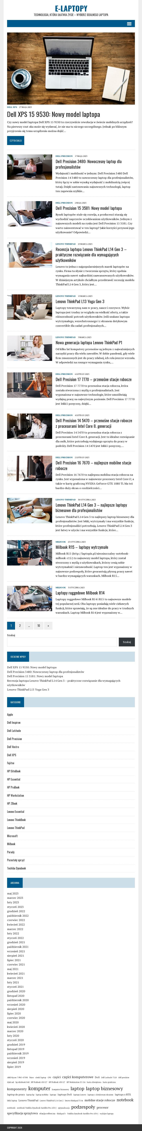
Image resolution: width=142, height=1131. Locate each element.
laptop (77, 1088)
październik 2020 (18, 1000)
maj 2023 (13, 893)
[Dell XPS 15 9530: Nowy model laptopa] (71, 102)
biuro (31, 1077)
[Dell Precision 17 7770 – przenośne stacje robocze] (29, 395)
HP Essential (13, 779)
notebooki (11, 1108)
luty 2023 (13, 902)
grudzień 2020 (16, 991)
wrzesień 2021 (16, 951)
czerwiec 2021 (16, 964)
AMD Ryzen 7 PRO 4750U (17, 1077)
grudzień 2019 (16, 1044)
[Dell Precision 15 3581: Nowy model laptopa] (29, 224)
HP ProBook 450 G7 (57, 1082)
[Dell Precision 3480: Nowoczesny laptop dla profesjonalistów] (29, 177)
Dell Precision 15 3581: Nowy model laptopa (89, 208)
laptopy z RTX (123, 1094)
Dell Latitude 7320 (109, 1077)
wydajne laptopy (106, 1113)
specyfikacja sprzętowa (22, 1113)
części (57, 1077)
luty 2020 (13, 1036)
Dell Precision (64, 156)
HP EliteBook (13, 771)
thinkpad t (61, 1113)
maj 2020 (13, 1022)
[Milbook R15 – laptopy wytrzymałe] (29, 563)
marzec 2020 (15, 1031)
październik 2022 (18, 916)
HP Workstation (15, 795)
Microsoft (12, 836)
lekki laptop (12, 1100)
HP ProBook (13, 787)
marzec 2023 (15, 898)
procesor (102, 1107)
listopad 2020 (15, 996)
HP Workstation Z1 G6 (76, 1082)
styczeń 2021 (15, 987)
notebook (125, 1100)
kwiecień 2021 (16, 973)
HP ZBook (12, 803)
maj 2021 (13, 969)
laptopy (53, 1094)
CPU (49, 1077)
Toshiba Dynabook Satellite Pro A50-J (82, 1113)
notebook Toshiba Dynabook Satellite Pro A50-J (36, 1108)
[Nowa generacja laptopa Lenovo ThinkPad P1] (29, 359)
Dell (97, 1077)
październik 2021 (18, 947)
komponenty (17, 1089)
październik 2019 (18, 1053)
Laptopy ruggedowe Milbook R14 (80, 592)
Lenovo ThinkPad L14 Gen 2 (51, 1100)
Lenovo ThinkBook (16, 820)
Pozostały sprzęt (16, 860)
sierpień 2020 (15, 1009)
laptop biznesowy (104, 1088)
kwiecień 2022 (16, 924)
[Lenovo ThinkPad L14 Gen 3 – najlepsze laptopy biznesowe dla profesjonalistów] (29, 521)
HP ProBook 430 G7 (39, 1082)
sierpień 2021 (15, 955)
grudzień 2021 (16, 942)
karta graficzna (109, 1082)
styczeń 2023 (15, 907)
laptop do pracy (16, 1094)
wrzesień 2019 (16, 1058)
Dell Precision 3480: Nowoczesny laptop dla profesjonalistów (89, 164)
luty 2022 (13, 933)
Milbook (61, 541)
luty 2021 (13, 982)
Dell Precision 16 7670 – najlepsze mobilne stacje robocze (93, 465)
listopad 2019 (15, 1049)
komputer (39, 1088)
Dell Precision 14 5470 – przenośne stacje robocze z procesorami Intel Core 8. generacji (94, 423)
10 (38, 626)
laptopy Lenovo (79, 1094)
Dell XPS (12, 107)
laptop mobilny (42, 1094)
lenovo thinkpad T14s (74, 1100)
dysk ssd (10, 1082)
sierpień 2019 (15, 1062)
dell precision (123, 1077)
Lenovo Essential (15, 812)
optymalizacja (64, 1108)
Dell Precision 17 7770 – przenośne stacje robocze (94, 379)
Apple (10, 714)
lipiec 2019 (14, 1067)
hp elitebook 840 (22, 1082)
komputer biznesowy (60, 1089)
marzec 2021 (15, 978)
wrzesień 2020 (16, 1004)
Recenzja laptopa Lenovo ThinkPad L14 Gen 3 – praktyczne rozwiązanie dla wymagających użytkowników (91, 254)
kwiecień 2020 (16, 1027)
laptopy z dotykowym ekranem (100, 1094)
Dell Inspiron (13, 722)
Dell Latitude (14, 731)
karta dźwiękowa (94, 1082)
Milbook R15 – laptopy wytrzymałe (82, 547)
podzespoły (83, 1107)
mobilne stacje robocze (100, 1100)
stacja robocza (47, 1113)
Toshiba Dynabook (16, 868)
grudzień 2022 (16, 911)
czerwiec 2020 (16, 1018)
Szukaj (11, 635)
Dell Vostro (13, 747)
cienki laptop (40, 1077)
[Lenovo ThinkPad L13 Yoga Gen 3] (29, 317)
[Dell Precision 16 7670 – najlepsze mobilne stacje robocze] (29, 479)
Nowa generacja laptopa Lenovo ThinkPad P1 (89, 342)
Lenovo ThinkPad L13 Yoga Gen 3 (80, 301)
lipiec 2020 (14, 1013)
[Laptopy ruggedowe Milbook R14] (29, 609)
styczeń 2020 (15, 1040)
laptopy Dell (65, 1094)
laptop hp (30, 1094)
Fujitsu (10, 763)
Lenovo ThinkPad (66, 244)
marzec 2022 (15, 929)
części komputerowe (77, 1077)
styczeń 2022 (15, 938)
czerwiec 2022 (16, 920)
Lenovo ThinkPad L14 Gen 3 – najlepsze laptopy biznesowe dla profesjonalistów (91, 507)
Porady (10, 852)
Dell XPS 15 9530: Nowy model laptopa (53, 114)
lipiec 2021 (14, 960)
